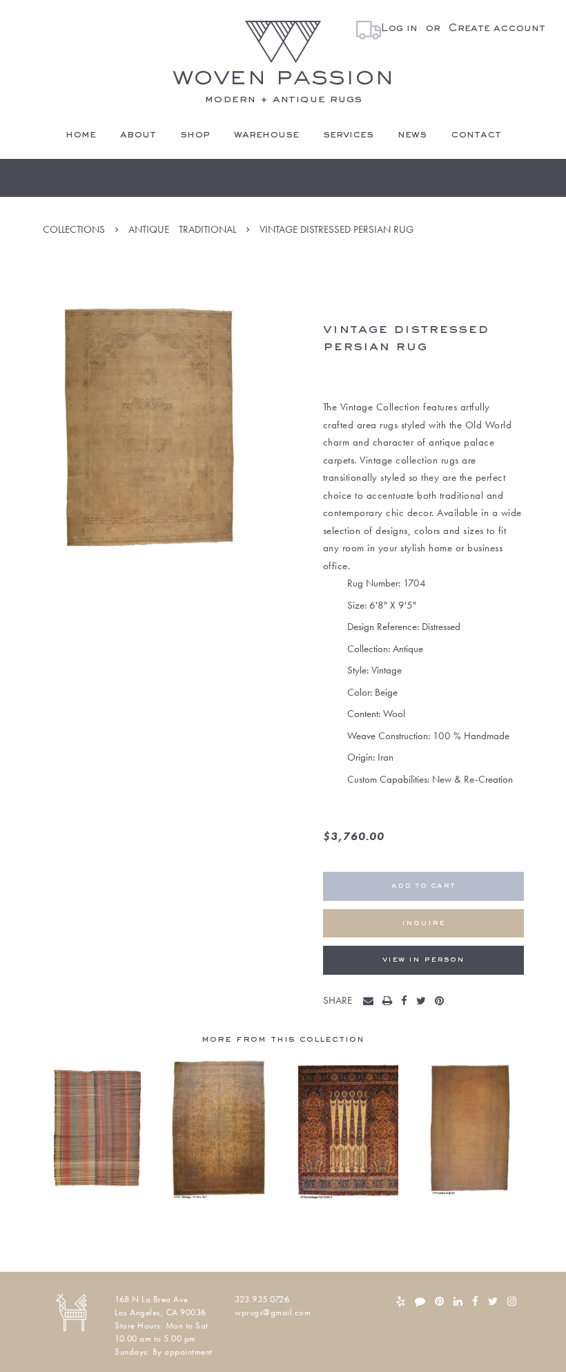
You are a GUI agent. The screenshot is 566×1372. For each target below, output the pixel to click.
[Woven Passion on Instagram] (511, 1301)
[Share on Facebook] (407, 1002)
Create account (496, 28)
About (138, 135)
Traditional (207, 229)
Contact (476, 135)
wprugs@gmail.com (273, 1312)
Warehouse (266, 135)
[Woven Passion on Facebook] (475, 1301)
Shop (195, 135)
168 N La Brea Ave (151, 1299)
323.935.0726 (262, 1299)
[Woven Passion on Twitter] (493, 1301)
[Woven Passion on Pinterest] (439, 1301)
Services (348, 135)
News (412, 135)
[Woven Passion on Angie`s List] (420, 1301)
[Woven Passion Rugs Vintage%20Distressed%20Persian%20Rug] (371, 1002)
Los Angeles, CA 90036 (160, 1312)
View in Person (423, 960)
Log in (399, 28)
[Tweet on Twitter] (424, 1002)
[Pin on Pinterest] (442, 1002)
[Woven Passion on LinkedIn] (457, 1301)
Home (81, 135)
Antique (148, 229)
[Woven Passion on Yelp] (400, 1301)
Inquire (423, 923)
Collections (74, 229)
